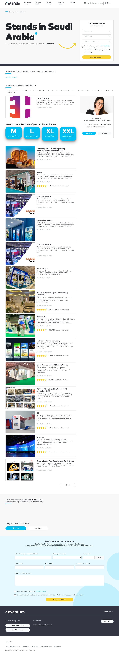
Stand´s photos (61, 3)
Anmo (39, 173)
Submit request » (59, 599)
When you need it (59, 554)
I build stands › (17, 630)
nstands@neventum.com (94, 3)
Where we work (27, 3)
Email (90, 133)
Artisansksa (42, 317)
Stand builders (49, 3)
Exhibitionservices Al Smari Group (52, 365)
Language (108, 611)
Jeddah (8, 77)
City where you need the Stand (26, 554)
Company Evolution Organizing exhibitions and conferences (51, 150)
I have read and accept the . (97, 46)
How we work (38, 3)
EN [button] (108, 3)
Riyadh (14, 77)
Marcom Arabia (44, 197)
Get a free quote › (17, 625)
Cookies (107, 621)
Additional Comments (23, 573)
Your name (19, 563)
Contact (104, 133)
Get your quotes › (96, 57)
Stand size (86, 554)
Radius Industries (44, 221)
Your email (49, 563)
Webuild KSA (43, 269)
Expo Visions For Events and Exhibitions (55, 461)
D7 (38, 413)
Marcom (41, 437)
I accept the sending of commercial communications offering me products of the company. (97, 50)
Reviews (73, 2)
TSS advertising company (48, 341)
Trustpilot (8, 642)
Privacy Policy (105, 46)
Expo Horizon (43, 98)
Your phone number (82, 563)
